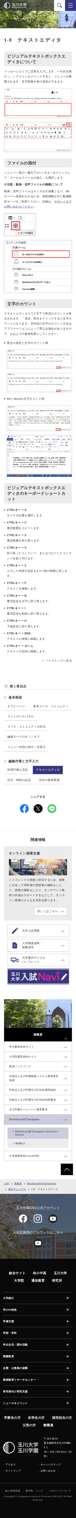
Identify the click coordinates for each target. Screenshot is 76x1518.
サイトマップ (13, 1470)
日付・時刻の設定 (19, 780)
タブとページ (16, 706)
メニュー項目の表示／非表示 (26, 747)
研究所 (57, 1280)
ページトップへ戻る (59, 660)
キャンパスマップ (51, 1464)
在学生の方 (36, 1417)
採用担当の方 (62, 1417)
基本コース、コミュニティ (51, 706)
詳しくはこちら (47, 911)
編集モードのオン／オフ (23, 736)
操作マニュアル (17, 1189)
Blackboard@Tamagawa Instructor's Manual (36, 1133)
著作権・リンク (34, 1490)
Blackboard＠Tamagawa (41, 1183)
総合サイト (17, 1273)
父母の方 (29, 1425)
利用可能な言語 (17, 769)
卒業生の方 (12, 1417)
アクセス (10, 1464)
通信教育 (38, 1280)
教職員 (18, 1183)
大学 (6, 1183)
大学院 (19, 1280)
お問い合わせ (48, 1470)
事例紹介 (20, 1143)
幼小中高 (39, 1273)
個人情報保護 (12, 1490)
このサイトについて (59, 1490)
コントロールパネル (20, 716)
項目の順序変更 (49, 780)
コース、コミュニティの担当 (26, 726)
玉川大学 (60, 1273)
